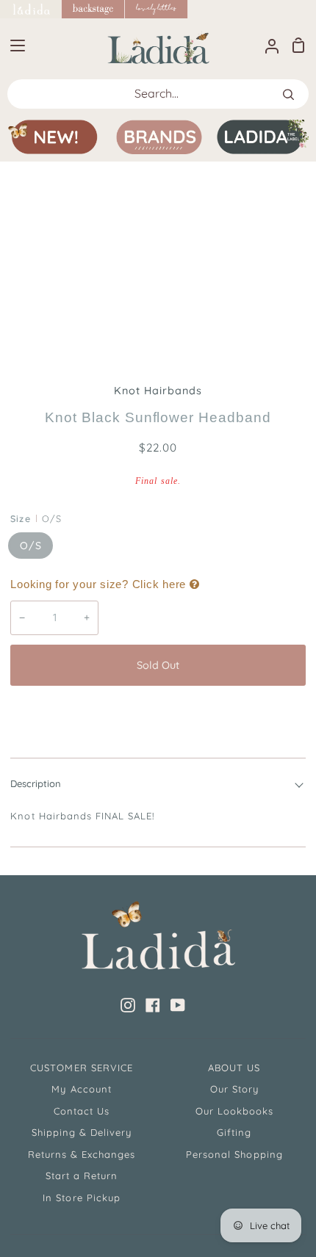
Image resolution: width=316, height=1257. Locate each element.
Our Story (234, 1089)
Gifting (234, 1132)
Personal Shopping (234, 1154)
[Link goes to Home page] (31, 9)
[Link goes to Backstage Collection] (93, 9)
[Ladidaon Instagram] (128, 1005)
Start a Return (82, 1175)
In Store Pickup (82, 1197)
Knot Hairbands (158, 390)
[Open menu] (13, 45)
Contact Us (81, 1111)
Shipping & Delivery (82, 1132)
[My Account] (266, 45)
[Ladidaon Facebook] (153, 1005)
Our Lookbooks (234, 1111)
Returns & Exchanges (82, 1154)
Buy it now (158, 713)
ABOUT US (234, 1067)
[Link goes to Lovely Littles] (156, 9)
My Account (81, 1089)
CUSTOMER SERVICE (81, 1067)
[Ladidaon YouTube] (177, 1005)
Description (35, 783)
